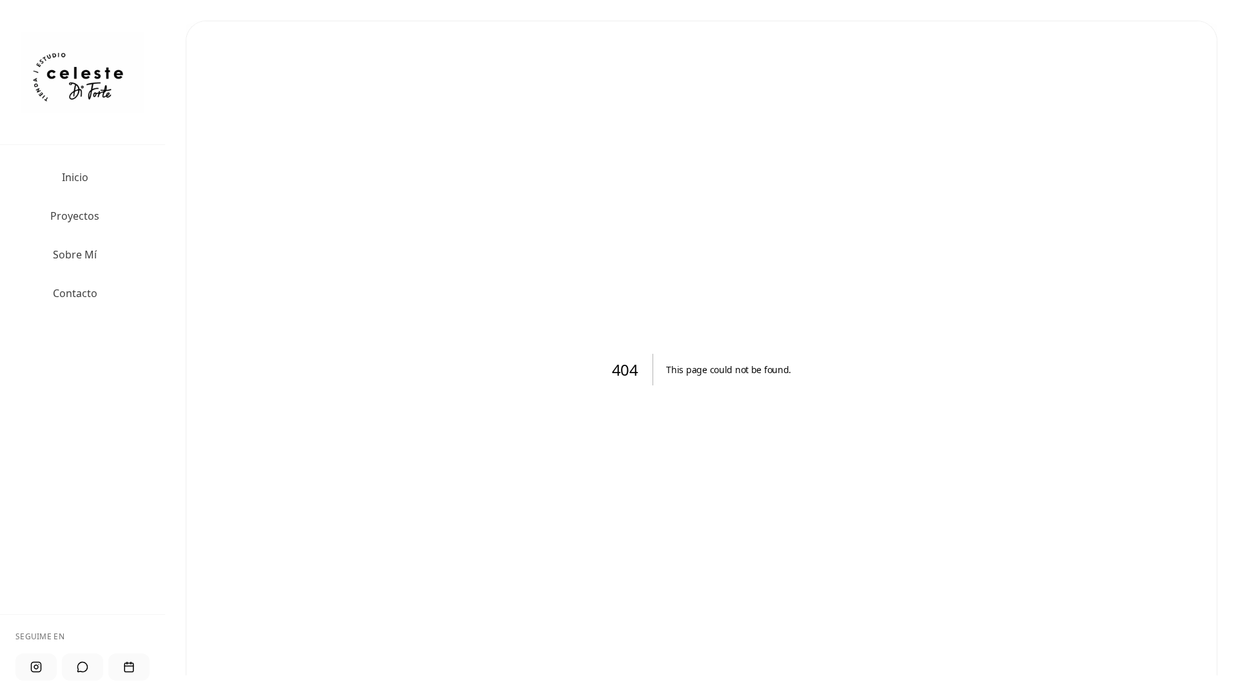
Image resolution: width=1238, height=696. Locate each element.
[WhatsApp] (82, 667)
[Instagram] (36, 667)
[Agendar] (129, 667)
